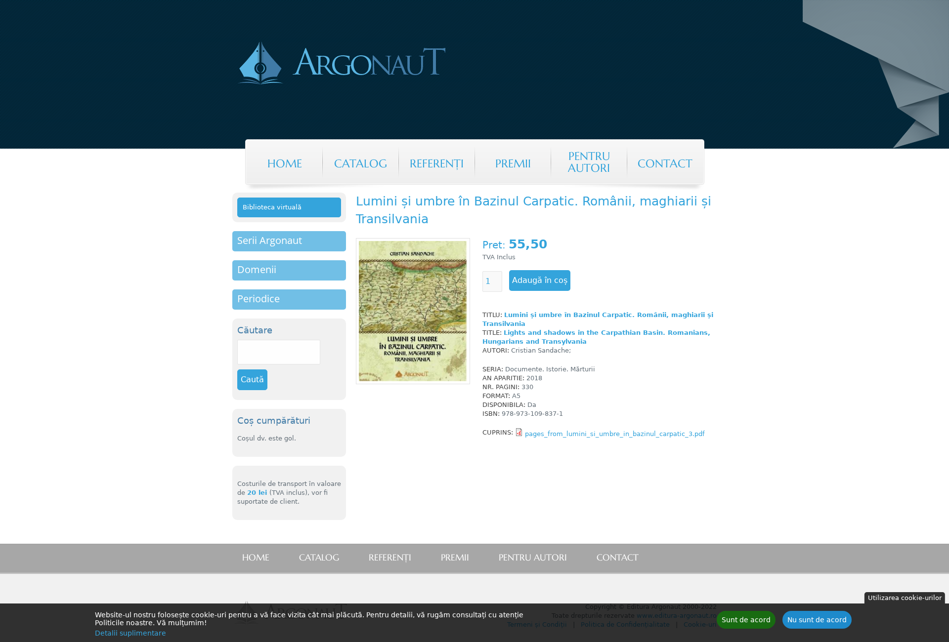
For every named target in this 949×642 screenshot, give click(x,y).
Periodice (258, 298)
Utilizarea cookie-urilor (905, 598)
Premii (513, 163)
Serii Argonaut (269, 240)
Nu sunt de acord (817, 620)
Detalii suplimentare (130, 633)
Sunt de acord (746, 620)
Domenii (256, 269)
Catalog (360, 163)
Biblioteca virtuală (272, 207)
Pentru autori (589, 162)
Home (284, 163)
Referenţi (437, 163)
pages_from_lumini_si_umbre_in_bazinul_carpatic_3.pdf (615, 434)
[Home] (382, 64)
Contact (665, 163)
